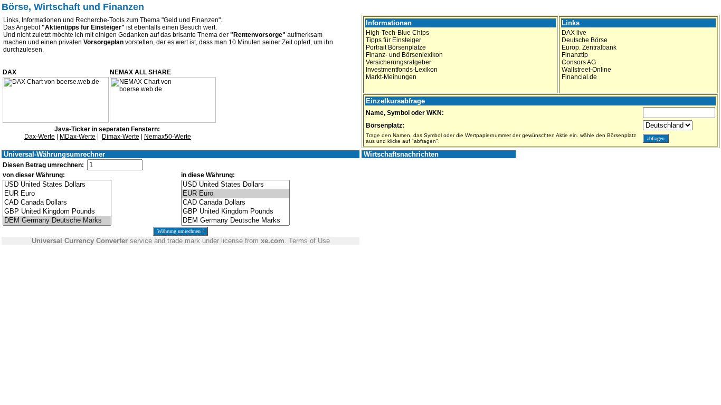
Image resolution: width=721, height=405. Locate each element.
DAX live (574, 32)
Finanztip (575, 55)
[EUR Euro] (57, 193)
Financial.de (579, 77)
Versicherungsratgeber (398, 62)
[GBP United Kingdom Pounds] (57, 211)
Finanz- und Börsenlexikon (404, 55)
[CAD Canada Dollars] (57, 202)
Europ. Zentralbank (589, 47)
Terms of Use (309, 241)
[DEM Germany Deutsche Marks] (57, 220)
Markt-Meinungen (391, 77)
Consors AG (579, 62)
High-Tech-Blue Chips (397, 32)
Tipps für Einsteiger (393, 40)
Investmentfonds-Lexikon (402, 69)
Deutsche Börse (585, 40)
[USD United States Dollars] (57, 184)
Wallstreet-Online (586, 69)
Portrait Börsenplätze (396, 47)
